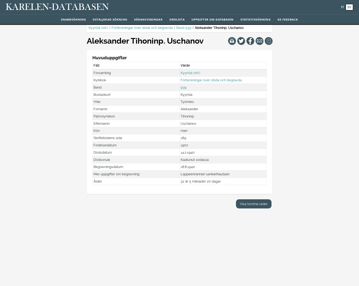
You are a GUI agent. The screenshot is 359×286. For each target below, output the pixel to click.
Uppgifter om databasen (212, 19)
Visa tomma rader (254, 204)
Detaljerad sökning (110, 19)
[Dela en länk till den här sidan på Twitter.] (241, 41)
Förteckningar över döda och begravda (142, 28)
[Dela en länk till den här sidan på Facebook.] (250, 41)
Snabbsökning (73, 19)
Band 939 (183, 28)
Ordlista (177, 19)
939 (184, 87)
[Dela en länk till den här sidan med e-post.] (259, 41)
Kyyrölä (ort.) (98, 28)
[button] (232, 41)
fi (342, 7)
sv (349, 7)
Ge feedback (287, 19)
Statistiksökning (255, 19)
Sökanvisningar (148, 19)
